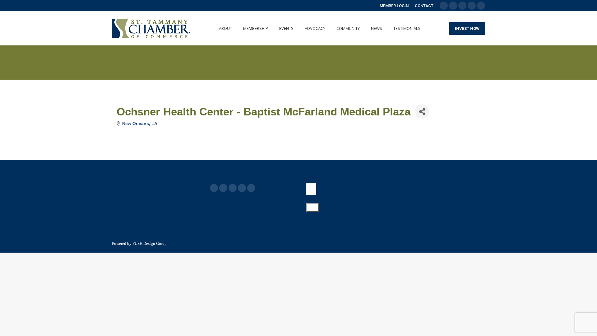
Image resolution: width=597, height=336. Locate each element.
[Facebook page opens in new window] (214, 188)
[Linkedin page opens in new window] (242, 188)
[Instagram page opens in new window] (251, 188)
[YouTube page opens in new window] (233, 188)
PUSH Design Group (149, 243)
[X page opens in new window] (223, 188)
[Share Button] (422, 112)
